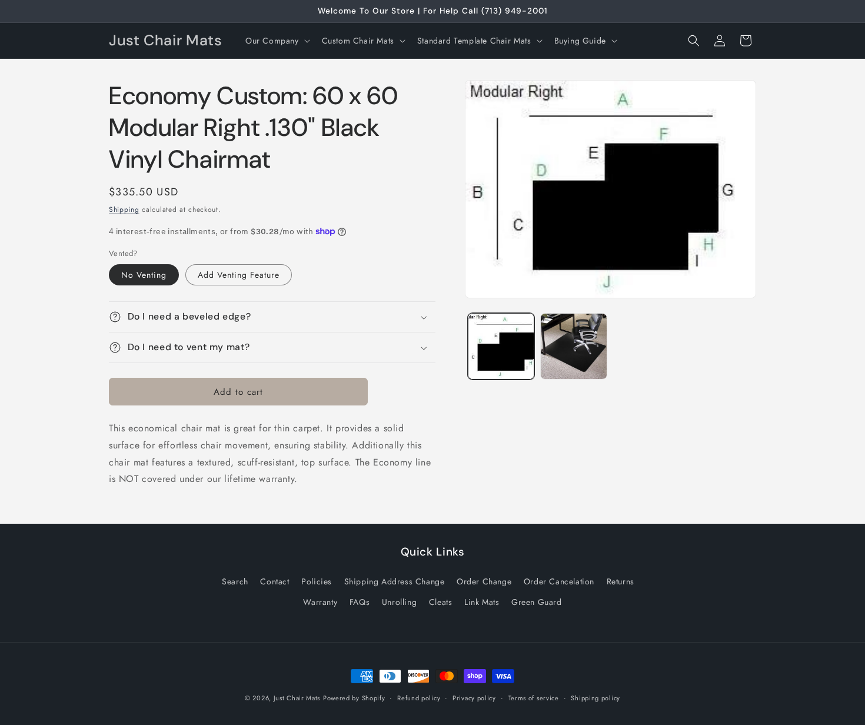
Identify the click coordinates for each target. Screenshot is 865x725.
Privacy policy (474, 698)
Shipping (124, 209)
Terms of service (533, 698)
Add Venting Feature (239, 275)
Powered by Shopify (354, 698)
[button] (276, 40)
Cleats (441, 602)
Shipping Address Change (394, 581)
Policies (316, 581)
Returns (620, 581)
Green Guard (536, 602)
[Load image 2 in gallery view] (573, 346)
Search (235, 581)
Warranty (320, 602)
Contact (274, 581)
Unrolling (399, 602)
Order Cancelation (559, 581)
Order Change (484, 581)
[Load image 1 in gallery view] (501, 346)
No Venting (144, 275)
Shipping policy (595, 698)
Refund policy (418, 698)
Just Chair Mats (297, 698)
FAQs (360, 602)
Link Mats (481, 602)
